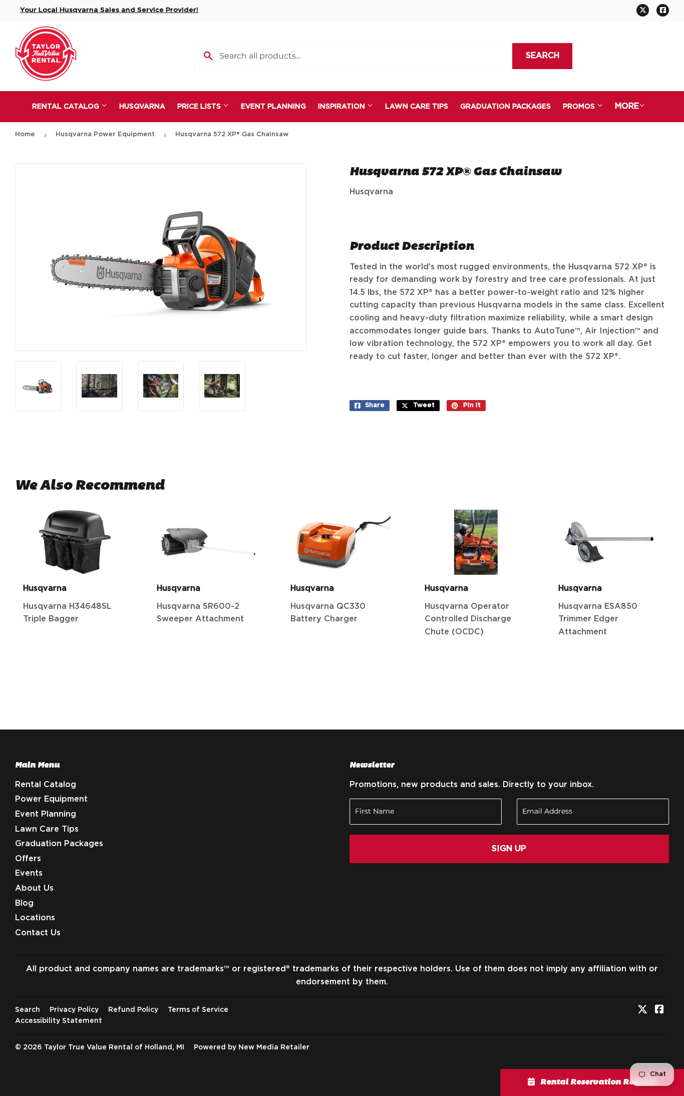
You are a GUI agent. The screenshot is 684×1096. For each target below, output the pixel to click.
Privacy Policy (74, 1009)
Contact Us (38, 933)
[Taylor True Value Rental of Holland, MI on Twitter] (642, 1010)
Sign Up (509, 849)
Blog (24, 903)
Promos (580, 106)
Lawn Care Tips (416, 106)
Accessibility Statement (58, 1020)
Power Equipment (51, 799)
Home (25, 134)
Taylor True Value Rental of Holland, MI (114, 1047)
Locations (35, 918)
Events (29, 873)
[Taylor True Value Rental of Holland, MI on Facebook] (659, 1010)
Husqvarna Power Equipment (105, 134)
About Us (34, 888)
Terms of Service (198, 1009)
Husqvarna (142, 106)
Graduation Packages (505, 106)
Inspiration (342, 106)
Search (549, 56)
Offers (28, 859)
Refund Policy (133, 1009)
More (627, 106)
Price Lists (200, 106)
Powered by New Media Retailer (251, 1047)
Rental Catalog (66, 106)
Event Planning (273, 106)
